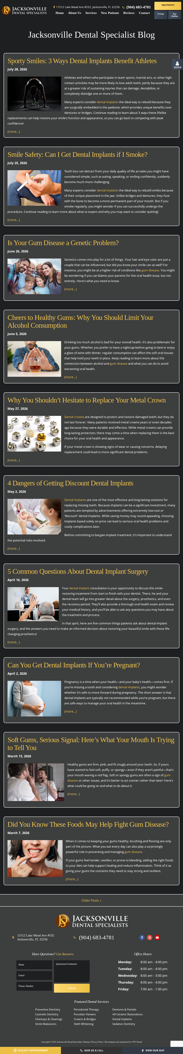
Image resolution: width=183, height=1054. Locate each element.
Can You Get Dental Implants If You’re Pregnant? (74, 665)
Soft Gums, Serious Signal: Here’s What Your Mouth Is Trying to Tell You (91, 744)
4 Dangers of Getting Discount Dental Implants (70, 483)
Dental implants (75, 500)
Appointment (167, 4)
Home (60, 13)
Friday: (123, 989)
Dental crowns (74, 417)
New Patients (110, 13)
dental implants (107, 102)
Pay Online (174, 14)
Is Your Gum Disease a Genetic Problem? (63, 243)
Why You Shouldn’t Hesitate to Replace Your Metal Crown (87, 400)
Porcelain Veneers (85, 1014)
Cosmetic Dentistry (46, 1014)
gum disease (150, 270)
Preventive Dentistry (47, 1009)
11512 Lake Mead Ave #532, (88, 7)
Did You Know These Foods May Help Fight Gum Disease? (88, 824)
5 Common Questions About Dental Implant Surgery (78, 571)
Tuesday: (125, 969)
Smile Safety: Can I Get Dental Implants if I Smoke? (77, 154)
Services (91, 13)
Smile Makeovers (45, 1024)
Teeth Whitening (83, 1024)
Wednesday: (127, 975)
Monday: (125, 962)
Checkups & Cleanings (48, 1019)
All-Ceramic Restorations (127, 1014)
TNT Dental (137, 1042)
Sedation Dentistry (123, 1024)
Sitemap (86, 1042)
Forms (161, 13)
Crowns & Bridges (85, 1019)
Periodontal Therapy (86, 1009)
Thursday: (126, 982)
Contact (144, 13)
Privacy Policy (97, 1042)
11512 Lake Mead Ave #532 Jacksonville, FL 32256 (35, 937)
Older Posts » (91, 900)
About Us (74, 13)
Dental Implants (122, 1019)
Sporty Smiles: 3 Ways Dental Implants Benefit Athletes (82, 61)
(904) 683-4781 (138, 7)
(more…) (14, 131)
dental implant (79, 588)
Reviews (129, 13)
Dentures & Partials (124, 1009)
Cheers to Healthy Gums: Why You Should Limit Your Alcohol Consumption (80, 321)
